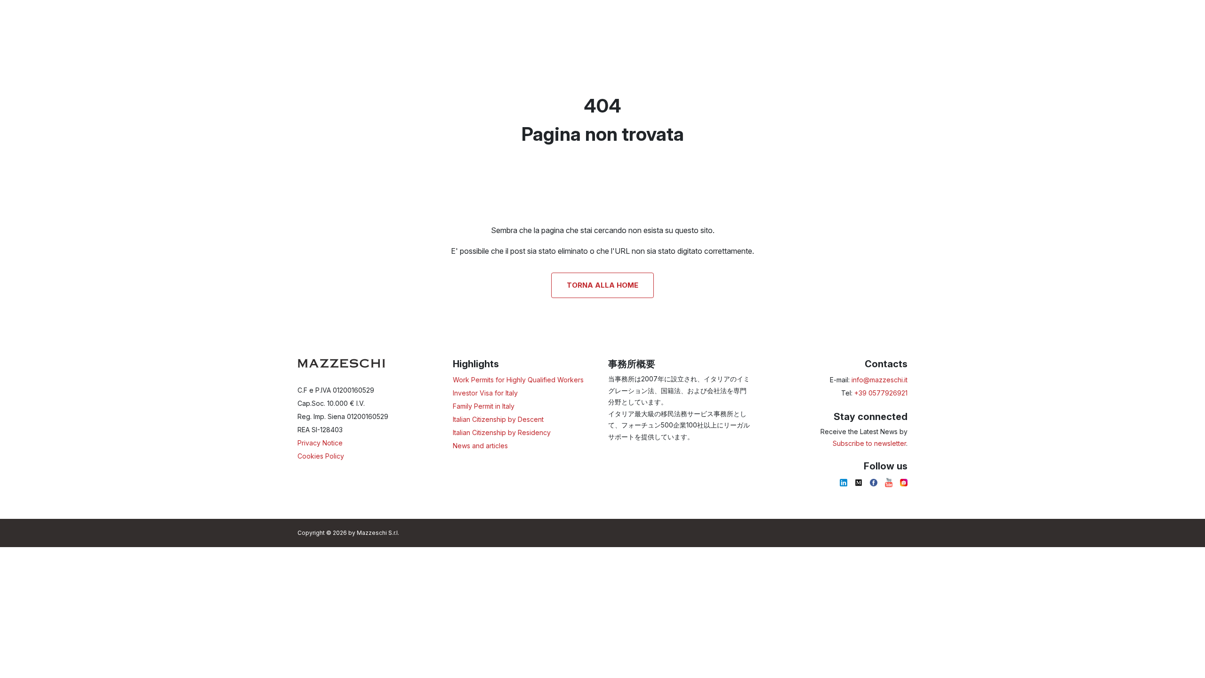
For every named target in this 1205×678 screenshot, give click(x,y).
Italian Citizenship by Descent (498, 419)
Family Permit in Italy (483, 406)
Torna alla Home (602, 285)
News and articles (480, 446)
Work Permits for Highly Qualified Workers (518, 380)
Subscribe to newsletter (869, 443)
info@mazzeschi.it (880, 380)
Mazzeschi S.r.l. (378, 532)
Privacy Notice (320, 443)
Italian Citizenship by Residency (502, 432)
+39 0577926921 (881, 393)
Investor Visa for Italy (485, 393)
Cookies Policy (320, 456)
